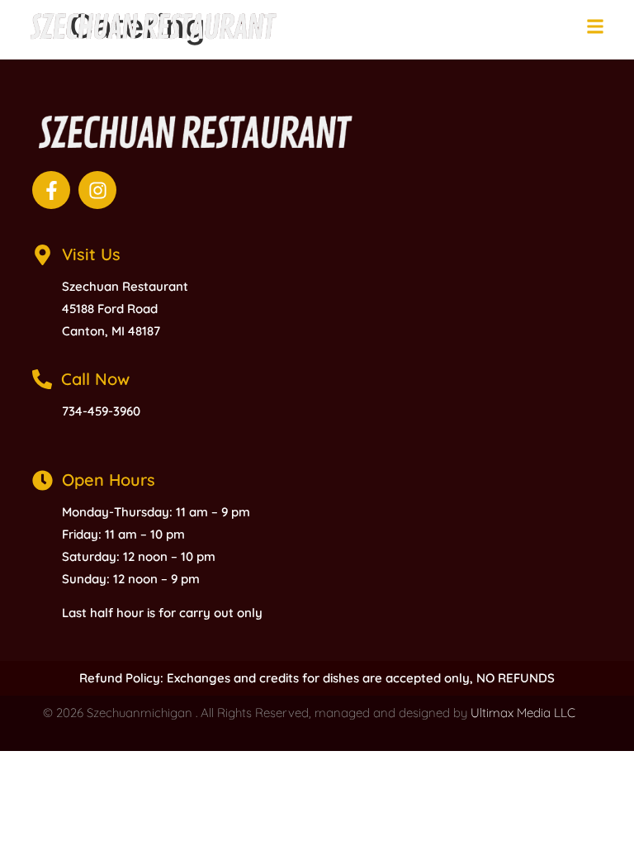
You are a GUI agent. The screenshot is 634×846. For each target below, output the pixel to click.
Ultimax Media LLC (523, 712)
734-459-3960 (101, 411)
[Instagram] (97, 190)
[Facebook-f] (51, 190)
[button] (594, 26)
